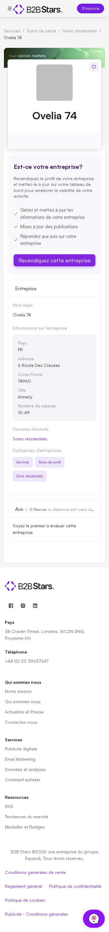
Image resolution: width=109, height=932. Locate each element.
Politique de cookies (25, 900)
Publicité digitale (21, 748)
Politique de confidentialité (75, 886)
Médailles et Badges (25, 826)
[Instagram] (23, 605)
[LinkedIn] (35, 605)
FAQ (9, 806)
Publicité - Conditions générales (36, 914)
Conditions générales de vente (35, 872)
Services (12, 30)
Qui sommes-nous (23, 701)
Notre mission (18, 691)
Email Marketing (20, 759)
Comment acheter (22, 779)
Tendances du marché (26, 816)
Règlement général (23, 886)
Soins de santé (41, 30)
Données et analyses (25, 769)
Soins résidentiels (79, 30)
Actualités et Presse (24, 711)
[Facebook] (11, 605)
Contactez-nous (21, 722)
